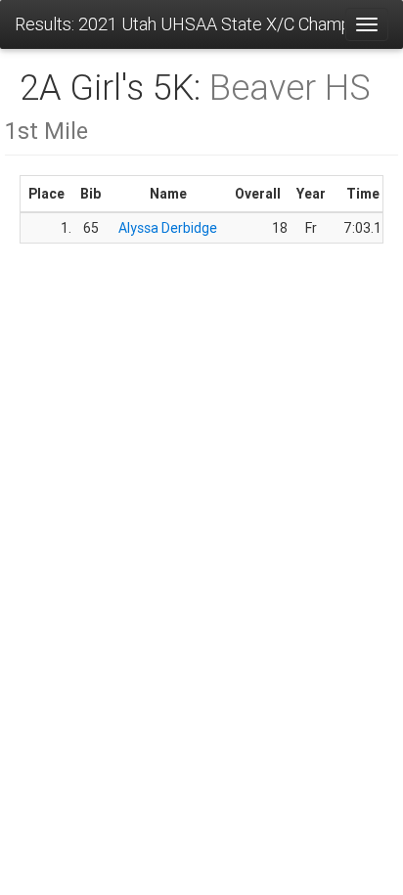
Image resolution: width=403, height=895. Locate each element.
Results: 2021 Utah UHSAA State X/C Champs (179, 24)
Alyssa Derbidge (167, 228)
